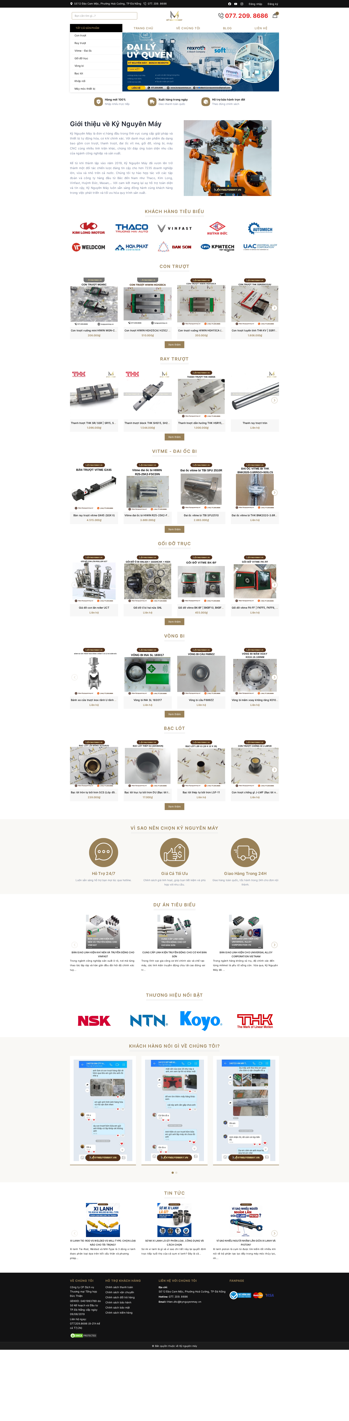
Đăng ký (272, 3)
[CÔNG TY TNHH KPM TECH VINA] (217, 246)
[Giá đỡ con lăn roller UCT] (94, 579)
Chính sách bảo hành (118, 1302)
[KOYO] (201, 1021)
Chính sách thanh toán (119, 1287)
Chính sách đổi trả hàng (120, 1297)
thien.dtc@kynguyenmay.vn (184, 1301)
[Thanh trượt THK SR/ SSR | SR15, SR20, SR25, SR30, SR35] (94, 394)
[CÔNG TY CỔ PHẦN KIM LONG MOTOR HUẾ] (88, 227)
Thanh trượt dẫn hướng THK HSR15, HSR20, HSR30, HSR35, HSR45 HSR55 (224, 422)
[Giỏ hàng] (275, 16)
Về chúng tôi (188, 28)
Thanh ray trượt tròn (255, 422)
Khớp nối (80, 81)
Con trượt (80, 35)
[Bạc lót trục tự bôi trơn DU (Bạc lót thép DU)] (148, 763)
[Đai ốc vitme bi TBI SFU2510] (201, 486)
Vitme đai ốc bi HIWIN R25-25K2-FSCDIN (150, 515)
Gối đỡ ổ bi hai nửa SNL (147, 607)
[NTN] (148, 1021)
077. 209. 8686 (157, 3)
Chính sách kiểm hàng (119, 1312)
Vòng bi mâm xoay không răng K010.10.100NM (260, 700)
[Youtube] (235, 3)
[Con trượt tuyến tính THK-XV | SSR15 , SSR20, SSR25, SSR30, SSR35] (255, 301)
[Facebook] (229, 3)
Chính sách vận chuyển (119, 1292)
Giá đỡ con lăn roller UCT (94, 607)
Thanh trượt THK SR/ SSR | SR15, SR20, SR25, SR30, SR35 (107, 422)
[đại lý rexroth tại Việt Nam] (200, 61)
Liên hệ (261, 28)
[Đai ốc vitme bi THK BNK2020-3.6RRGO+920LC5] (255, 486)
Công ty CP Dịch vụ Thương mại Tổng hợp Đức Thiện (83, 1291)
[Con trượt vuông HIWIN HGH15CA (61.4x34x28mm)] (201, 301)
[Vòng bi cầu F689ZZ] (201, 671)
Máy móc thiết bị (85, 88)
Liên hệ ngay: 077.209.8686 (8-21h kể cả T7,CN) (85, 1323)
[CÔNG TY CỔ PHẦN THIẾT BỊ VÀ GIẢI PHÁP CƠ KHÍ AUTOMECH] (260, 227)
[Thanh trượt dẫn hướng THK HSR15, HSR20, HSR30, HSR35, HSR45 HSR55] (201, 394)
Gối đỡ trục (81, 58)
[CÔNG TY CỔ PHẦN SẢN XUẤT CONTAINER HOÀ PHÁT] (131, 246)
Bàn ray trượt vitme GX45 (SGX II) (94, 515)
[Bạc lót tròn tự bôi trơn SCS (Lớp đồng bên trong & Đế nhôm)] (94, 763)
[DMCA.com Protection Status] (83, 1335)
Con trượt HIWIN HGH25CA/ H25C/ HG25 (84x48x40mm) (160, 330)
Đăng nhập (255, 3)
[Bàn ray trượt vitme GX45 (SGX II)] (94, 486)
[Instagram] (242, 3)
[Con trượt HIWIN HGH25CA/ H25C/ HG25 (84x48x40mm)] (148, 301)
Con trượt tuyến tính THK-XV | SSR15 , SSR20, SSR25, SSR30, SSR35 (274, 330)
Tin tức (174, 1193)
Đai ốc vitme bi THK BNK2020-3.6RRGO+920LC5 (262, 515)
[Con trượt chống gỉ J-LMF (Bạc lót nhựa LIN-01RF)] (255, 763)
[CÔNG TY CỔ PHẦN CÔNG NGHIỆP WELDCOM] (88, 246)
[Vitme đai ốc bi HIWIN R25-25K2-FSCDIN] (148, 486)
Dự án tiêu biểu (174, 904)
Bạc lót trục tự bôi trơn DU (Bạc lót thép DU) (151, 792)
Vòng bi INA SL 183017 (148, 700)
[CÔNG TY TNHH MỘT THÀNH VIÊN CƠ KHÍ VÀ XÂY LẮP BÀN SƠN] (174, 246)
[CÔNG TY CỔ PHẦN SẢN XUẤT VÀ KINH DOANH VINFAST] (174, 227)
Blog (227, 28)
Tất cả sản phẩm (87, 27)
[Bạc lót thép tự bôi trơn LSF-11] (201, 763)
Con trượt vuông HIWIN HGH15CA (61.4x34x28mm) (209, 330)
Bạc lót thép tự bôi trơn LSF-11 (201, 792)
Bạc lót (79, 73)
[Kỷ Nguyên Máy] (174, 16)
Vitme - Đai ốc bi (174, 451)
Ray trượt (80, 43)
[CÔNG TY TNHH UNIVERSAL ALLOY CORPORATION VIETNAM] (260, 246)
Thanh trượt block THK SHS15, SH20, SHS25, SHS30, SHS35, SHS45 (167, 422)
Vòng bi (79, 65)
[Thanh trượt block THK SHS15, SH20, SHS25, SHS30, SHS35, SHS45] (148, 394)
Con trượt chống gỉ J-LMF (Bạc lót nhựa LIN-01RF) (262, 792)
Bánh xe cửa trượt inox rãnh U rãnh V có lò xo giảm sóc (104, 700)
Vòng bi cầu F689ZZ (201, 700)
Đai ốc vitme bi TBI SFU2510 (201, 515)
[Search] (133, 15)
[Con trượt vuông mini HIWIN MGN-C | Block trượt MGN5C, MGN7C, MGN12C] (94, 301)
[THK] (255, 1021)
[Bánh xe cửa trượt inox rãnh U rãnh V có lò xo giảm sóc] (94, 671)
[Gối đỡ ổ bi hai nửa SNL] (148, 579)
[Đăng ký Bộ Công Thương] (240, 1294)
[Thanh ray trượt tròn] (255, 394)
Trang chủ (143, 28)
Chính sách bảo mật (117, 1307)
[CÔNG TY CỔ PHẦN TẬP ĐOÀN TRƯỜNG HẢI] (131, 227)
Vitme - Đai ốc (83, 50)
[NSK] (94, 1021)
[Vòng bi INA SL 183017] (148, 671)
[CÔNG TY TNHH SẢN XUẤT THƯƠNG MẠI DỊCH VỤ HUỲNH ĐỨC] (217, 227)
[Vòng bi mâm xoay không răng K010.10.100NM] (255, 671)
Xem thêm (174, 344)
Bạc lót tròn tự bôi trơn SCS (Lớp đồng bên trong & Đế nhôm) (108, 792)
